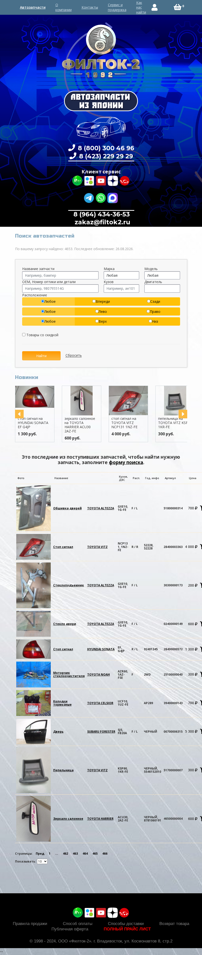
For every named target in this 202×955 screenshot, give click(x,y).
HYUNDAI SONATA (101, 649)
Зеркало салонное (68, 819)
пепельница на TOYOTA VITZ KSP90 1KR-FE (175, 422)
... (56, 853)
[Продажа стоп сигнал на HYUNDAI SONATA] (33, 649)
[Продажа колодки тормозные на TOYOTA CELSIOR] (33, 703)
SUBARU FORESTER (101, 731)
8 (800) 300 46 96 (105, 148)
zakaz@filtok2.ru (101, 222)
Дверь (58, 731)
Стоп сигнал (63, 547)
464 (85, 853)
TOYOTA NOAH (98, 674)
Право (155, 311)
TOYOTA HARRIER (100, 819)
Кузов (109, 281)
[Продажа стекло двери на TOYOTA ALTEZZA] (33, 624)
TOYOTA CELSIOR (100, 703)
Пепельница (63, 770)
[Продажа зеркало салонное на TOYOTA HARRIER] (33, 818)
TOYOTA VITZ (97, 547)
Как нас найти (141, 7)
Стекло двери (64, 624)
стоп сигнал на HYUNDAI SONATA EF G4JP (33, 422)
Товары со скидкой (41, 335)
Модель (151, 268)
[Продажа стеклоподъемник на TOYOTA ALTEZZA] (33, 585)
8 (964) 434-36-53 (101, 214)
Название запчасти (38, 268)
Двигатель (153, 281)
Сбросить (74, 355)
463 (75, 853)
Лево (103, 311)
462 (65, 853)
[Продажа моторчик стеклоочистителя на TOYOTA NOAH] (33, 674)
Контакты (90, 7)
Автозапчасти (33, 7)
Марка (109, 268)
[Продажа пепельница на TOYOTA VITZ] (33, 770)
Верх (103, 321)
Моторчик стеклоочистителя (69, 674)
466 (104, 853)
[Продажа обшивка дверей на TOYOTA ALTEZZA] (33, 508)
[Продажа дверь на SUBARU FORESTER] (33, 731)
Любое (50, 301)
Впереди (103, 301)
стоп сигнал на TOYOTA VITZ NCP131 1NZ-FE (124, 422)
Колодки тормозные (62, 703)
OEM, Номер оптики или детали (49, 281)
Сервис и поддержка (117, 7)
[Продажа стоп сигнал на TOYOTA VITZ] (33, 546)
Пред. (40, 853)
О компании (63, 7)
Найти (41, 355)
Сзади (155, 301)
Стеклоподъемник (68, 585)
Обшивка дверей (67, 508)
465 (95, 853)
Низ (155, 321)
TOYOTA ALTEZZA (100, 508)
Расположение (34, 295)
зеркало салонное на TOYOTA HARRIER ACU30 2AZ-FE (80, 424)
